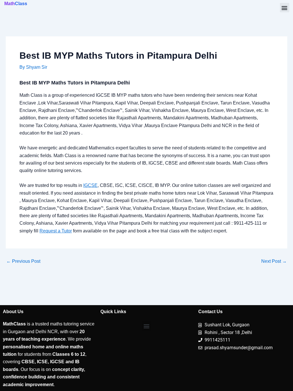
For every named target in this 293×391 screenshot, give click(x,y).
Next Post (274, 261)
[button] (284, 7)
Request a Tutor (55, 230)
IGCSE (90, 185)
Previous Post (23, 261)
